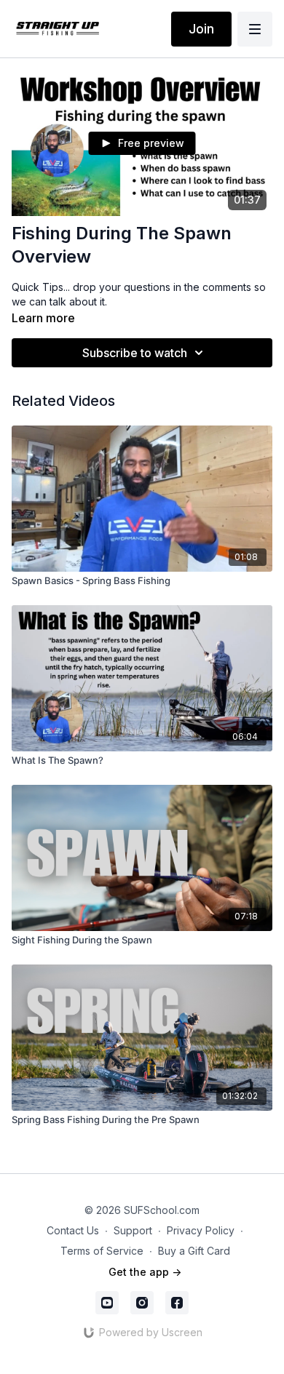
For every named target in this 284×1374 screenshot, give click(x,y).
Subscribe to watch (134, 353)
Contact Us (73, 1230)
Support (133, 1230)
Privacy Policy (200, 1230)
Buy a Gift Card (194, 1251)
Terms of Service (101, 1251)
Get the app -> (145, 1272)
